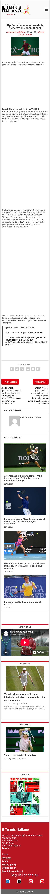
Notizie (41, 32)
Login (5, 860)
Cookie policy (9, 867)
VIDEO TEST (25, 627)
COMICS (25, 774)
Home (5, 854)
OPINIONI (25, 663)
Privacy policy (9, 864)
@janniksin (40, 337)
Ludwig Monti (11, 759)
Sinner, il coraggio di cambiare (20, 755)
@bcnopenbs (36, 332)
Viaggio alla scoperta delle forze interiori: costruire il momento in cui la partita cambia (25, 697)
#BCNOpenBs (27, 337)
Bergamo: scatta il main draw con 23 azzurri (23, 603)
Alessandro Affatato (16, 32)
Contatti (6, 857)
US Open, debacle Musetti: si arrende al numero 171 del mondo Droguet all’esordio (24, 521)
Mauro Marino (11, 703)
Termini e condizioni (12, 871)
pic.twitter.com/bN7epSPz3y (19, 339)
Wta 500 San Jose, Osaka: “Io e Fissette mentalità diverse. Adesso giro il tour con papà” (24, 565)
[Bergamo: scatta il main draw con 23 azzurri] (25, 586)
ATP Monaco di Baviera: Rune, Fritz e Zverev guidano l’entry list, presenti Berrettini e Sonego (23, 478)
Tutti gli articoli (25, 34)
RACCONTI (24, 724)
